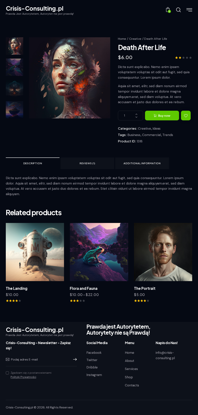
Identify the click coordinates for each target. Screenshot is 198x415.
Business (133, 135)
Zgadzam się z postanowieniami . (31, 375)
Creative (135, 39)
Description (32, 163)
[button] (186, 115)
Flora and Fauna (83, 288)
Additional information (142, 163)
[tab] (33, 163)
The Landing (16, 288)
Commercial (151, 135)
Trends (167, 135)
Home (122, 39)
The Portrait (144, 288)
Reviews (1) (87, 163)
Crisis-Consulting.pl (19, 407)
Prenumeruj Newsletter (74, 359)
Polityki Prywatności (23, 377)
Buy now (164, 115)
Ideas (156, 128)
